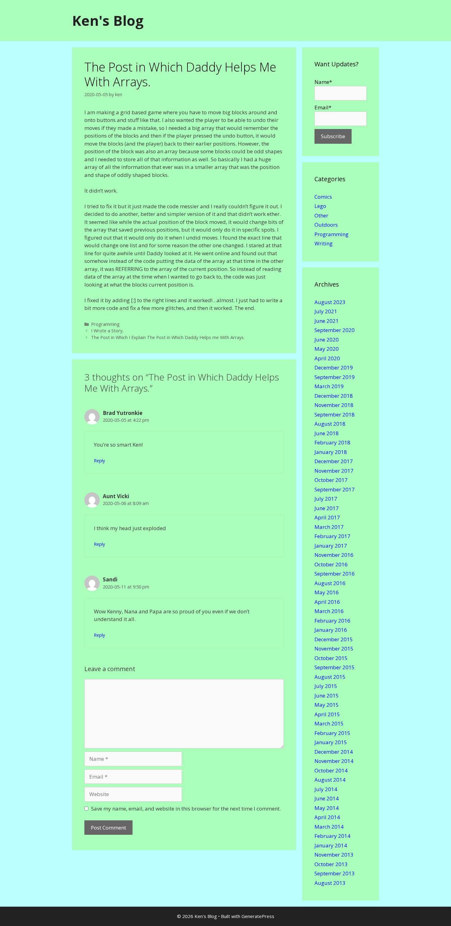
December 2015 (333, 639)
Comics (323, 196)
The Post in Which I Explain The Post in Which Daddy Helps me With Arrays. (168, 337)
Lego (320, 205)
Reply (99, 460)
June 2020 (326, 339)
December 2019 (333, 367)
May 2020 (326, 348)
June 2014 (326, 798)
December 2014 (333, 751)
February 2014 (332, 835)
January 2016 (330, 629)
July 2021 (325, 311)
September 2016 (334, 573)
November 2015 (333, 648)
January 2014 (330, 845)
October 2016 (331, 564)
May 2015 (326, 704)
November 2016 (333, 554)
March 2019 (329, 386)
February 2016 (332, 620)
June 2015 (326, 695)
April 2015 (327, 714)
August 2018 (329, 423)
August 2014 (329, 779)
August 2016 (329, 583)
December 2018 (333, 395)
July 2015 (325, 686)
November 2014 (333, 760)
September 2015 (334, 667)
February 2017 (332, 536)
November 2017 (333, 470)
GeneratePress (257, 916)
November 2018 (333, 404)
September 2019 (334, 377)
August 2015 (329, 676)
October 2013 (331, 864)
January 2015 (330, 742)
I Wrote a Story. (107, 331)
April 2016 (327, 601)
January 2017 (330, 545)
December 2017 (333, 461)
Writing (323, 243)
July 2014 (325, 789)
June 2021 (326, 320)
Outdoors (326, 224)
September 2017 (334, 489)
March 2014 (329, 826)
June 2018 (326, 433)
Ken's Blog (108, 20)
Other (321, 215)
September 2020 (334, 330)
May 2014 (326, 807)
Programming (105, 324)
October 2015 (331, 658)
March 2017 (329, 526)
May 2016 (326, 592)
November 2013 (333, 854)
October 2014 (331, 770)
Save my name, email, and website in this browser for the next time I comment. (186, 808)
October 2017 (331, 479)
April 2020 (327, 358)
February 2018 (332, 442)
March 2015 (329, 723)
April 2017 (327, 517)
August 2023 (329, 302)
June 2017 (326, 508)
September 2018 (334, 414)
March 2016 (329, 611)
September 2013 (334, 873)
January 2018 (330, 451)
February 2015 (332, 733)
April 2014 (327, 817)
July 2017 (325, 498)
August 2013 (329, 882)
